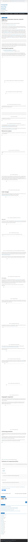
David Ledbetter (5, 459)
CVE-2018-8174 (10, 37)
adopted (5, 35)
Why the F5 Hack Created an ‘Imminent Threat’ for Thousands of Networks (9, 507)
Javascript (4, 470)
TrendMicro (2, 531)
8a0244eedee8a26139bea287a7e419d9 (6, 195)
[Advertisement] (14, 40)
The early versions (18, 279)
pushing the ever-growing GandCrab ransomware (18, 34)
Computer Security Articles (4, 7)
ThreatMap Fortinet (21, 13)
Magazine (2, 520)
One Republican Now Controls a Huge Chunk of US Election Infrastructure (9, 508)
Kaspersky (2, 518)
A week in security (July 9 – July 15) (6, 493)
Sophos (2, 530)
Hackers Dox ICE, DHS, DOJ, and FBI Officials (6, 506)
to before (22, 361)
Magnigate (22, 29)
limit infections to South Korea (7, 32)
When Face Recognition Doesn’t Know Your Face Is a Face (7, 509)
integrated (21, 37)
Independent (6, 13)
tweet (13, 399)
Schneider (2, 527)
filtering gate (17, 29)
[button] (3, 13)
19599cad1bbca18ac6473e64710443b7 (6, 126)
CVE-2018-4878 (13, 35)
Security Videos (16, 13)
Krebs (1, 519)
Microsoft (2, 522)
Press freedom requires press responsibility (20, 493)
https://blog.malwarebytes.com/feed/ (6, 488)
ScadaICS (11, 13)
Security (6, 17)
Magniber (6, 31)
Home (2, 13)
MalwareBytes (3, 17)
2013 (8, 27)
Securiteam (2, 528)
